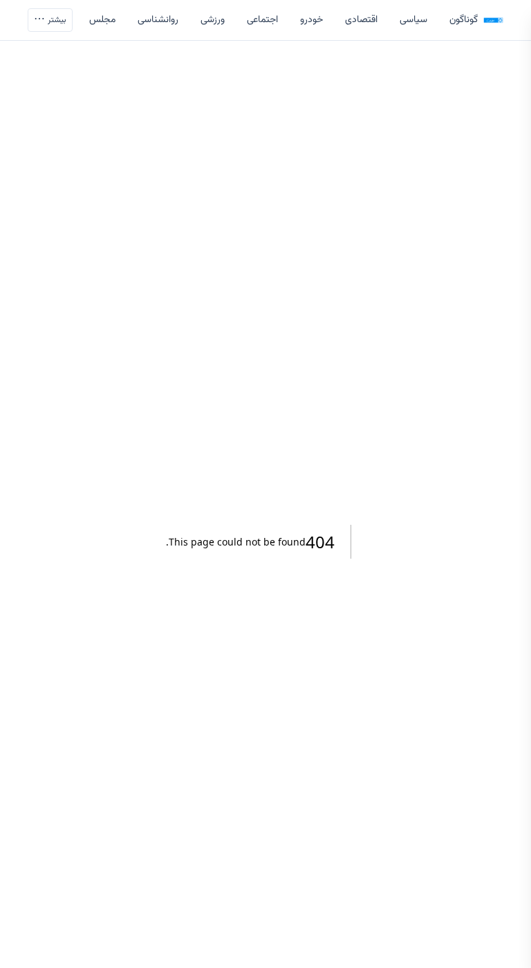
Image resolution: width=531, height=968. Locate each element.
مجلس (102, 20)
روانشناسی (158, 20)
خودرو (311, 20)
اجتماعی (262, 20)
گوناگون (463, 20)
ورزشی (213, 20)
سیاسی (413, 20)
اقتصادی (361, 20)
